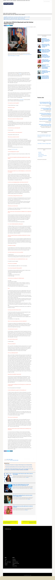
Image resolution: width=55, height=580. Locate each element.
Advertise (39, 152)
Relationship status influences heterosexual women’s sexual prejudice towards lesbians (46, 66)
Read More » (27, 477)
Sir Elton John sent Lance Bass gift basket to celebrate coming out (46, 61)
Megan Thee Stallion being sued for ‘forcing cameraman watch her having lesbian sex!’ (16, 19)
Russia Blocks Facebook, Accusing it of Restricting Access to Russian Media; (18, 464)
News (9, 459)
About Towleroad (41, 154)
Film (5, 560)
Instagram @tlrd (48, 143)
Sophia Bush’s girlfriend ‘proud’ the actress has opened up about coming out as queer (46, 40)
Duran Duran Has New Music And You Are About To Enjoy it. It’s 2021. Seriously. (18, 466)
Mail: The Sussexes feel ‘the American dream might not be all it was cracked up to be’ (45, 119)
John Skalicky (22, 99)
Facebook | (44, 143)
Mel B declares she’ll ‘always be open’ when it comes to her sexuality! (14, 18)
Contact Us (40, 153)
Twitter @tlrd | (39, 143)
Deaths (11, 460)
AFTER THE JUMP (14, 149)
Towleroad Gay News (27, 4)
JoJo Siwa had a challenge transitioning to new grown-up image (46, 72)
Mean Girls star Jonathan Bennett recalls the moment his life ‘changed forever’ (46, 56)
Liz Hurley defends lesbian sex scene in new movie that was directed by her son (45, 77)
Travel (12, 459)
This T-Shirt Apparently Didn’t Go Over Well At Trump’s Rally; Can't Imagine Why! (45, 103)
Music (7, 459)
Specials (6, 564)
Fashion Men (14, 460)
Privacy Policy (40, 156)
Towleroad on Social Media (42, 155)
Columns (6, 563)
